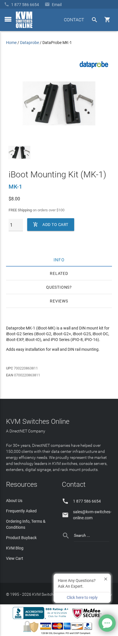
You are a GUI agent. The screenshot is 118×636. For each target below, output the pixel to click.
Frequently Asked (21, 511)
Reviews (59, 301)
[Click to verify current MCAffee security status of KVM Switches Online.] (87, 618)
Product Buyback (21, 537)
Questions (58, 287)
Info (59, 259)
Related (59, 273)
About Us (14, 500)
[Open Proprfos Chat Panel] (107, 623)
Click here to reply (82, 597)
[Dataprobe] (94, 69)
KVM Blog (14, 548)
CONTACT (74, 19)
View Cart (14, 558)
